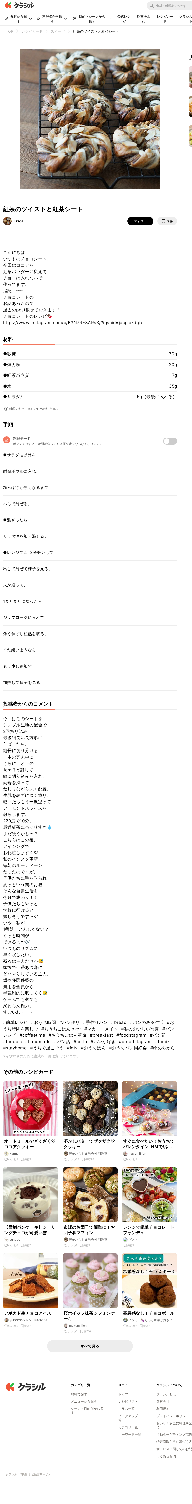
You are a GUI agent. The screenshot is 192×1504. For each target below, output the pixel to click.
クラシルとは (166, 1394)
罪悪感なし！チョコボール (149, 1313)
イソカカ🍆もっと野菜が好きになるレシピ (152, 1320)
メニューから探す (84, 1401)
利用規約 (163, 1409)
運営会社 (163, 1401)
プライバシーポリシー (172, 1416)
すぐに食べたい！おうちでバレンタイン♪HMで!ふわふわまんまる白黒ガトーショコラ (149, 1144)
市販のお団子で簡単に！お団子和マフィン (89, 1230)
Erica (19, 221)
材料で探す (79, 1394)
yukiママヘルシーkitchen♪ (29, 1320)
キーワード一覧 (129, 1434)
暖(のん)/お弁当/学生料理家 (88, 1153)
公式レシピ (124, 18)
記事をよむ (143, 18)
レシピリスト (128, 1401)
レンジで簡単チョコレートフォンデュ (149, 1230)
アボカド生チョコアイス (28, 1313)
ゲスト (133, 1239)
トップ (123, 1394)
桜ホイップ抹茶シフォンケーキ (89, 1316)
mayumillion (137, 1153)
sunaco (15, 1239)
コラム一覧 (126, 1409)
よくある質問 (166, 1456)
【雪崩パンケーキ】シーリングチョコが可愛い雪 (30, 1230)
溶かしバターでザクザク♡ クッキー (89, 1144)
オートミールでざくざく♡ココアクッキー (30, 1144)
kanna (14, 1153)
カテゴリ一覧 (128, 1427)
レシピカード (165, 18)
